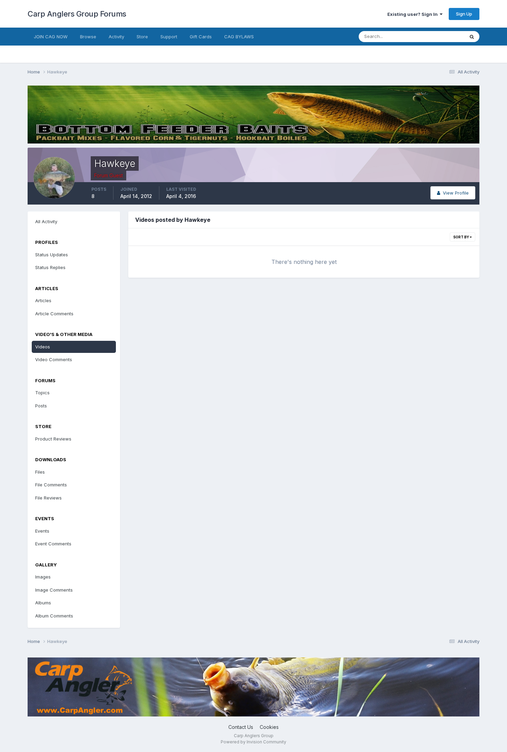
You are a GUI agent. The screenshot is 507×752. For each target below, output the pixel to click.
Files (40, 472)
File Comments (51, 484)
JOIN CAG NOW (51, 36)
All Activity (46, 221)
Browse (88, 36)
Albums (43, 602)
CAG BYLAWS (239, 36)
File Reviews (48, 498)
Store (142, 36)
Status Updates (439, 36)
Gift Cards (201, 36)
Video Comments (53, 359)
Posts (41, 405)
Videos (42, 346)
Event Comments (53, 543)
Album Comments (54, 616)
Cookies (269, 727)
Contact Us (240, 727)
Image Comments (54, 590)
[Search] (471, 36)
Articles (43, 300)
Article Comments (54, 313)
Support (168, 36)
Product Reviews (53, 439)
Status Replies (50, 267)
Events (42, 531)
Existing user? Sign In (413, 14)
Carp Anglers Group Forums (77, 13)
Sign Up (464, 14)
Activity (116, 36)
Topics (42, 392)
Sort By (461, 237)
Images (43, 577)
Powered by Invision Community (253, 741)
